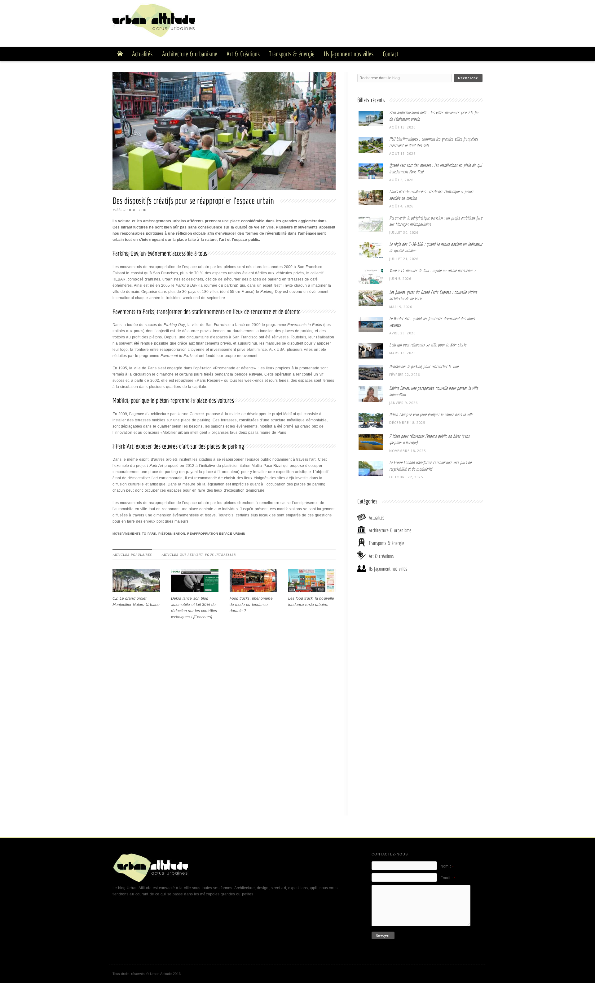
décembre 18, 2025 (407, 423)
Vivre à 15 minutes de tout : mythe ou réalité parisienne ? (432, 270)
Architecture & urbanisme (390, 530)
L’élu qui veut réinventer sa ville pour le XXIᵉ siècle (427, 344)
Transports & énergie (386, 543)
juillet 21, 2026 (403, 259)
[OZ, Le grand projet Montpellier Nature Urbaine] (136, 589)
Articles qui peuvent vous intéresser (199, 554)
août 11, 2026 (402, 154)
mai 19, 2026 (400, 307)
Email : (447, 878)
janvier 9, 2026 (403, 403)
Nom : (446, 866)
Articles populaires (132, 554)
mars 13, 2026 (402, 353)
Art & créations (381, 556)
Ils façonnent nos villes (388, 569)
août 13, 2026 (402, 127)
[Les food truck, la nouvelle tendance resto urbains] (312, 589)
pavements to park (138, 533)
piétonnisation (171, 533)
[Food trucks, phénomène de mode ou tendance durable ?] (253, 589)
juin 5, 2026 (400, 279)
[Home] (119, 53)
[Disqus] (224, 730)
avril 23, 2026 (402, 333)
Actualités (377, 517)
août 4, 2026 (401, 206)
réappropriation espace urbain (216, 533)
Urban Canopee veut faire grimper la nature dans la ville (431, 414)
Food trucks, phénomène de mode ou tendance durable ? (251, 604)
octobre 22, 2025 (406, 477)
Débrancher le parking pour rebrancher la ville (424, 366)
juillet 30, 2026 (403, 233)
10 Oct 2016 (136, 210)
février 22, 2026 (404, 375)
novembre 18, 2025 (407, 451)
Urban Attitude (161, 974)
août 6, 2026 (401, 180)
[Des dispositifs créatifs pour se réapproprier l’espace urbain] (225, 132)
